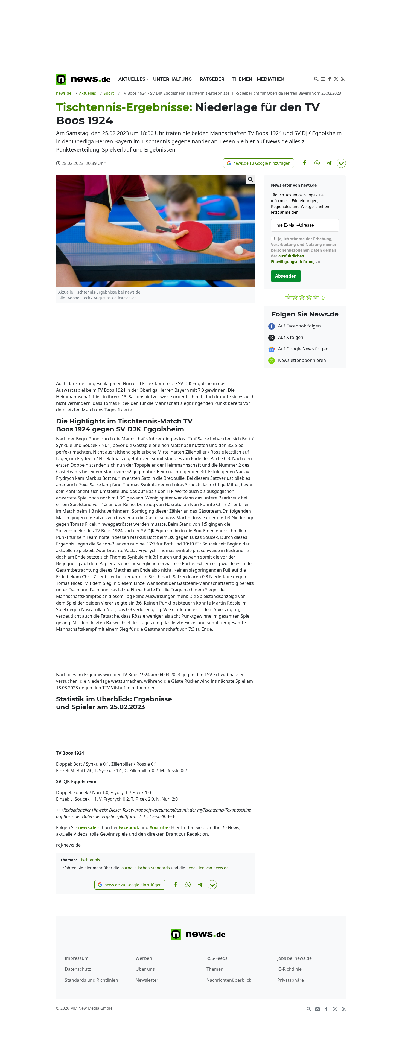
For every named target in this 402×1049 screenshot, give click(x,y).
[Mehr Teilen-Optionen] (341, 163)
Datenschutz (78, 969)
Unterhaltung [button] (173, 79)
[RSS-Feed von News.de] (342, 78)
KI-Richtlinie (289, 969)
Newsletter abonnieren (301, 360)
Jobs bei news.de (294, 958)
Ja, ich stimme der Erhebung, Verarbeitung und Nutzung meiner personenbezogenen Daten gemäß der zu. (303, 250)
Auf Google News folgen (302, 349)
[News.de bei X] (336, 78)
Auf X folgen (290, 337)
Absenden (286, 276)
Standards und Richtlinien (91, 980)
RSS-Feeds (217, 958)
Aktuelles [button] (132, 79)
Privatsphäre (290, 980)
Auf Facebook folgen (299, 326)
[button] (258, 163)
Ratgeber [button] (213, 79)
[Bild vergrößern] (250, 179)
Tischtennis (89, 859)
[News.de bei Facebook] (329, 78)
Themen (242, 79)
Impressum (77, 958)
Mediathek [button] (271, 79)
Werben (144, 958)
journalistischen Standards (145, 867)
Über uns (145, 969)
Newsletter (147, 980)
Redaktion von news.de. (208, 867)
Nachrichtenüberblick (228, 980)
